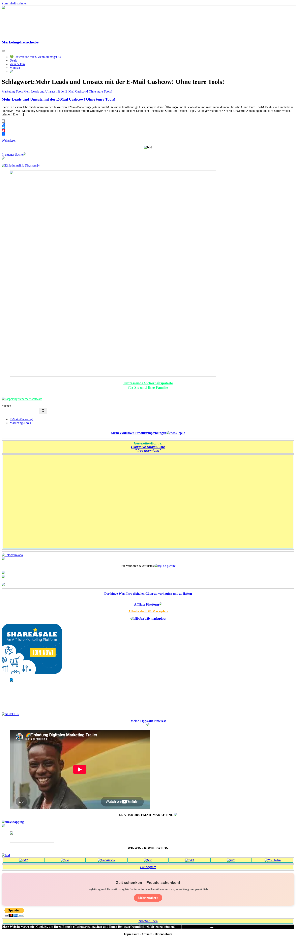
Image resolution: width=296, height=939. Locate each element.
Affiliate (147, 934)
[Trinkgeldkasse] (3, 559)
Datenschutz (163, 934)
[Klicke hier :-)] (22, 399)
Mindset (15, 67)
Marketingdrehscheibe (20, 42)
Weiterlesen (9, 140)
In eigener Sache (12, 154)
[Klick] (3, 584)
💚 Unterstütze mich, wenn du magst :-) (35, 57)
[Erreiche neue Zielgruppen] (3, 577)
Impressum (131, 934)
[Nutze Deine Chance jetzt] (3, 158)
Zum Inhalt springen (14, 3)
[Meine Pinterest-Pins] (148, 725)
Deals (13, 60)
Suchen (6, 405)
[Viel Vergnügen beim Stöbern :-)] (3, 826)
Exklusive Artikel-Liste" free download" (148, 448)
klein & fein (17, 64)
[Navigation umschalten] (3, 50)
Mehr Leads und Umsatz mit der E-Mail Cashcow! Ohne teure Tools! (68, 91)
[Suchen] (43, 411)
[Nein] (211, 927)
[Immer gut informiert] (13, 555)
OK (178, 926)
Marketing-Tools (12, 91)
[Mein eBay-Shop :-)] (13, 822)
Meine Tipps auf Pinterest (148, 721)
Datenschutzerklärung (196, 926)
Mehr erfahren (148, 897)
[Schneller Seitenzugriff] (3, 573)
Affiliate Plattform (146, 604)
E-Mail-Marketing (21, 419)
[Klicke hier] (175, 815)
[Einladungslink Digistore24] (21, 165)
